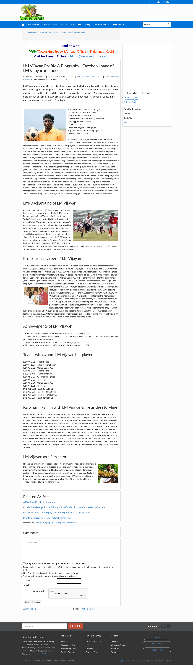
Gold (47, 79)
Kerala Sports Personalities (72, 32)
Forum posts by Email (131, 100)
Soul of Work (41, 654)
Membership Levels (69, 648)
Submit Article (29, 608)
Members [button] (117, 24)
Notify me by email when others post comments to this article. (55, 563)
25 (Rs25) (63, 79)
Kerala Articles (50, 24)
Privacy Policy (59, 660)
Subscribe (75, 626)
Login (157, 2)
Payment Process (93, 652)
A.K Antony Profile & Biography (39, 502)
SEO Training (84, 24)
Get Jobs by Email (130, 97)
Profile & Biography (44, 522)
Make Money (91, 645)
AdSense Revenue (93, 641)
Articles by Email (130, 102)
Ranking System (67, 652)
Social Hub (115, 648)
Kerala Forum (34, 24)
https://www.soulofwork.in (89, 56)
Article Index (87, 608)
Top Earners (157, 643)
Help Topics (66, 641)
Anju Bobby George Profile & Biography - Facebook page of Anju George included (64, 507)
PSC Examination (101, 24)
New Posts (157, 649)
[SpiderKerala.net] (32, 12)
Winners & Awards (118, 645)
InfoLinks (90, 648)
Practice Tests (67, 24)
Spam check (39, 591)
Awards (157, 637)
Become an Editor (68, 645)
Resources (31, 32)
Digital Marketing (126, 661)
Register (167, 2)
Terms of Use (71, 660)
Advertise (115, 641)
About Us (26, 660)
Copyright (47, 660)
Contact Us (36, 660)
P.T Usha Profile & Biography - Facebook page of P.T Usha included (56, 512)
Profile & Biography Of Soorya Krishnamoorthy (47, 517)
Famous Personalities (48, 32)
